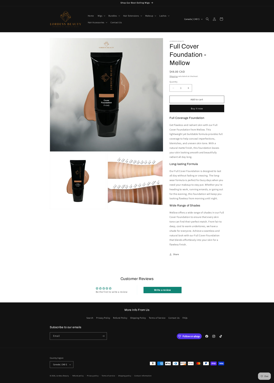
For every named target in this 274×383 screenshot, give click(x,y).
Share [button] (176, 254)
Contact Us (174, 317)
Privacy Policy (103, 317)
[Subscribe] (103, 336)
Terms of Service (157, 317)
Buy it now (197, 108)
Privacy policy (93, 376)
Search (89, 317)
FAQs (185, 317)
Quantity (173, 81)
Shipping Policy (138, 317)
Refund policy (78, 376)
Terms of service (108, 376)
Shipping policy (124, 376)
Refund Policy (120, 317)
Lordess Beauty (62, 376)
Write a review (162, 290)
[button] (101, 15)
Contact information (142, 376)
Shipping (174, 76)
